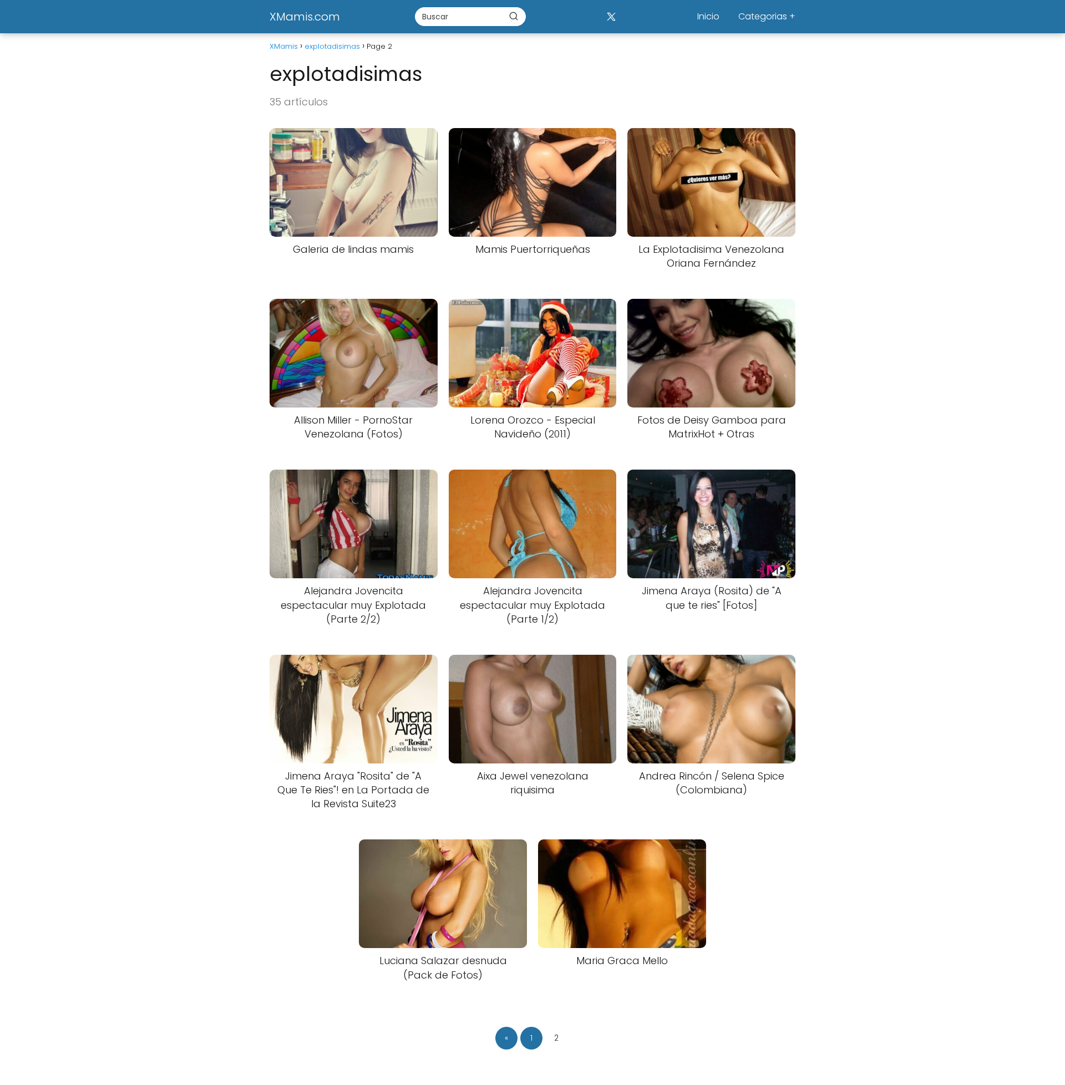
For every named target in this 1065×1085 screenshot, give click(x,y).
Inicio (708, 16)
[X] (611, 16)
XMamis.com (305, 16)
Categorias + (766, 16)
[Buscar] (513, 16)
